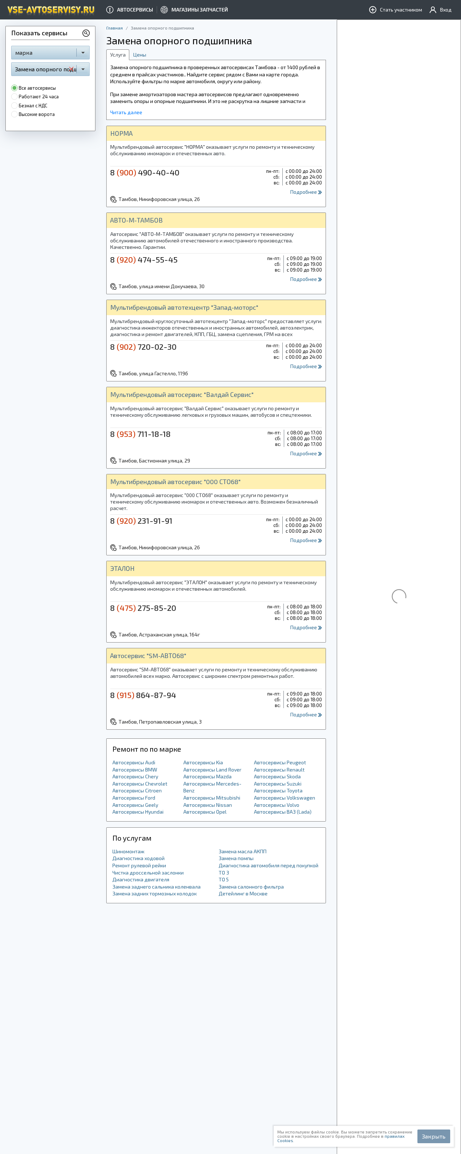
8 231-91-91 (141, 520)
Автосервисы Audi (133, 762)
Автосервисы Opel (205, 812)
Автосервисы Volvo (276, 805)
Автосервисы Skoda (277, 776)
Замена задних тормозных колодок (154, 893)
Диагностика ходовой (138, 858)
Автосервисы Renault (279, 769)
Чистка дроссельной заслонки (148, 872)
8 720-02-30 (143, 346)
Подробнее (304, 192)
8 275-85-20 (143, 607)
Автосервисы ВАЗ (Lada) (283, 812)
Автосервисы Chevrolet (139, 783)
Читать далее (126, 112)
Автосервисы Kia (203, 762)
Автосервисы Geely (135, 805)
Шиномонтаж (128, 851)
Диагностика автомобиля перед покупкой (268, 865)
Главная (114, 27)
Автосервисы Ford (133, 798)
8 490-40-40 (144, 172)
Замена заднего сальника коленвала (156, 887)
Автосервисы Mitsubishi (211, 798)
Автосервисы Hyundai (138, 812)
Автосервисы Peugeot (280, 762)
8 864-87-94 (143, 694)
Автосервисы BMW (134, 769)
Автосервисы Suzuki (277, 783)
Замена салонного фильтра (251, 887)
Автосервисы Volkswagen (284, 798)
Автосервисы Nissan (207, 805)
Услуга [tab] (118, 55)
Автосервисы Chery (135, 776)
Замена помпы (236, 858)
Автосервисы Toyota (278, 790)
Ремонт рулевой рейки (139, 865)
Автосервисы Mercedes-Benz (212, 787)
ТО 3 (224, 872)
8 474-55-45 (144, 259)
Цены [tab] (139, 55)
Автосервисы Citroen (137, 790)
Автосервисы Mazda (207, 776)
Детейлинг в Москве (243, 893)
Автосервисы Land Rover (212, 769)
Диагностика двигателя (140, 879)
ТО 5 (224, 879)
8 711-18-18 (140, 433)
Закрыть (434, 1136)
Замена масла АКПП (243, 851)
